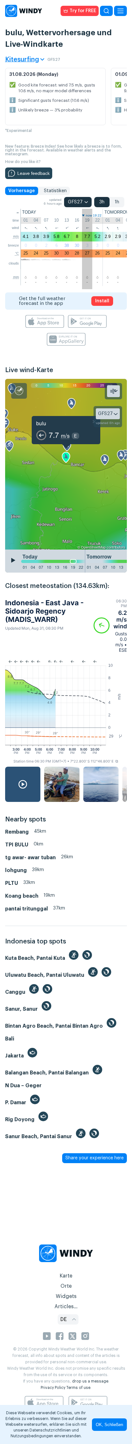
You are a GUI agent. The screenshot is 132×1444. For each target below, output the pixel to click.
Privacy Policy (53, 1388)
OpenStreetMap (93, 547)
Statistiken (55, 191)
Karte (66, 1275)
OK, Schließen (109, 1424)
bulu (41, 423)
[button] (110, 626)
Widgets (66, 1296)
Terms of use (78, 1388)
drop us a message (90, 1381)
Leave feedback (33, 173)
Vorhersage (21, 191)
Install (102, 301)
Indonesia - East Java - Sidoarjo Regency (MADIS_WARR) (44, 611)
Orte (66, 1286)
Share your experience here (94, 1158)
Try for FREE (83, 11)
